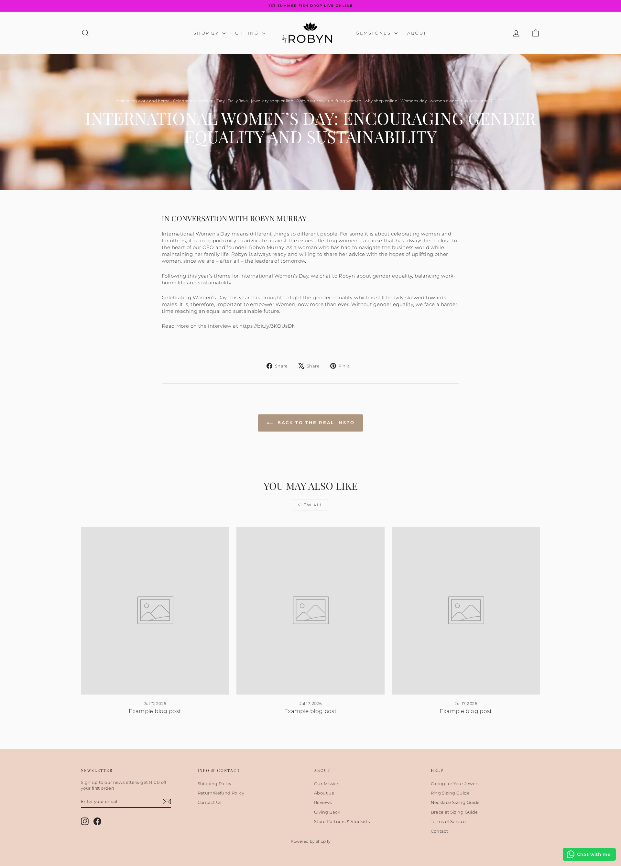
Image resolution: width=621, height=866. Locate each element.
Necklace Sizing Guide (455, 802)
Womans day (413, 100)
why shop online (381, 100)
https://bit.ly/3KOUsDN (267, 326)
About (417, 33)
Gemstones (374, 33)
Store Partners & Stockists (342, 821)
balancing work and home (143, 100)
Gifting (247, 33)
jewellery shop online (272, 100)
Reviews (323, 802)
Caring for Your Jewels (455, 783)
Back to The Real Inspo (315, 422)
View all (310, 504)
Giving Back (327, 812)
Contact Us (210, 802)
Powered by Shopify (311, 841)
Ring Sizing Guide (450, 792)
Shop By (207, 33)
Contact (439, 831)
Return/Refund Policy (221, 792)
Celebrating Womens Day (198, 100)
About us (324, 792)
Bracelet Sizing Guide (454, 812)
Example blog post (155, 711)
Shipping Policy (215, 783)
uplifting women (345, 100)
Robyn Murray (310, 100)
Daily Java (238, 100)
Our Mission (327, 783)
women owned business (454, 100)
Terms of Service (448, 821)
